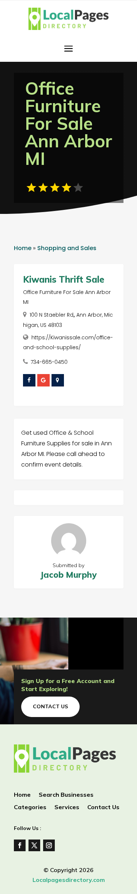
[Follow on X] (34, 845)
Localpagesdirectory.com (69, 879)
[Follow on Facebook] (20, 845)
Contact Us (50, 706)
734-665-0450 (49, 362)
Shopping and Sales (66, 248)
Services (66, 807)
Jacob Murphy (68, 574)
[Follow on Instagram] (49, 845)
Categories (30, 807)
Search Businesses (66, 795)
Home (22, 248)
